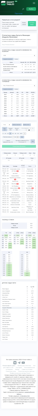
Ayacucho (15, 210)
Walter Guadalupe (6, 316)
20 (10, 133)
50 (18, 133)
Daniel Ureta (5, 310)
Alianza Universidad (15, 204)
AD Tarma (15, 171)
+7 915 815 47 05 (25, 396)
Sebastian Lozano (6, 314)
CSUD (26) (4, 173)
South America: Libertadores (10, 66)
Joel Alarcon (5, 326)
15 (7, 133)
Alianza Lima (30, 169)
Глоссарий (19, 367)
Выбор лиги (26, 124)
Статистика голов (11, 371)
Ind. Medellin (30, 199)
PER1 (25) (4, 202)
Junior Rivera (5, 333)
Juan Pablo (29, 210)
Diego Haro (5, 337)
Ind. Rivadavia (15, 186)
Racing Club (30, 192)
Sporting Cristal (29, 181)
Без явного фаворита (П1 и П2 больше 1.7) (22, 141)
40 (15, 133)
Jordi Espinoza (5, 301)
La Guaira (30, 186)
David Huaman (5, 305)
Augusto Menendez (7, 307)
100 (21, 133)
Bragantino (29, 183)
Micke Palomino (6, 318)
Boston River (30, 173)
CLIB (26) (4, 186)
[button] (23, 9)
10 (5, 133)
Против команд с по (9, 137)
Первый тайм (10, 129)
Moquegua (29, 178)
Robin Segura (5, 289)
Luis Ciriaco (5, 339)
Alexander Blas (5, 293)
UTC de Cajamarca (15, 195)
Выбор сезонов (16, 124)
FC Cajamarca (30, 176)
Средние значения (7, 59)
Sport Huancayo (30, 212)
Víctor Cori (4, 297)
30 (13, 133)
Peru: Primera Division (8, 64)
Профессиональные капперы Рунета (20, 373)
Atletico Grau (30, 200)
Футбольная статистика (24, 365)
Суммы (16, 59)
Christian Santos (6, 324)
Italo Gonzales (5, 322)
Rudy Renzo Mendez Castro (8, 299)
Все (22, 137)
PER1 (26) (4, 169)
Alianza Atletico (15, 176)
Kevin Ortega (5, 312)
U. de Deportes (29, 171)
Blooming (15, 183)
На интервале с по (27, 128)
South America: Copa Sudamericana (8, 69)
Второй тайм (17, 129)
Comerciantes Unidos (15, 169)
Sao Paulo (15, 173)
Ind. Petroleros (15, 192)
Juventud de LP (15, 199)
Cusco (29, 202)
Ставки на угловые (27, 369)
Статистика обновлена (19, 146)
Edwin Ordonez (6, 335)
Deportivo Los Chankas (15, 178)
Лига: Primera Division (8, 44)
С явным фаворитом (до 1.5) (8, 141)
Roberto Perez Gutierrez (8, 328)
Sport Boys (29, 188)
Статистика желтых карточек (26, 371)
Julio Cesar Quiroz (6, 303)
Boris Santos (5, 295)
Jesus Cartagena (6, 291)
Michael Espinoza (6, 331)
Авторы (17, 369)
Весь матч (5, 129)
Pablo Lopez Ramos (7, 320)
